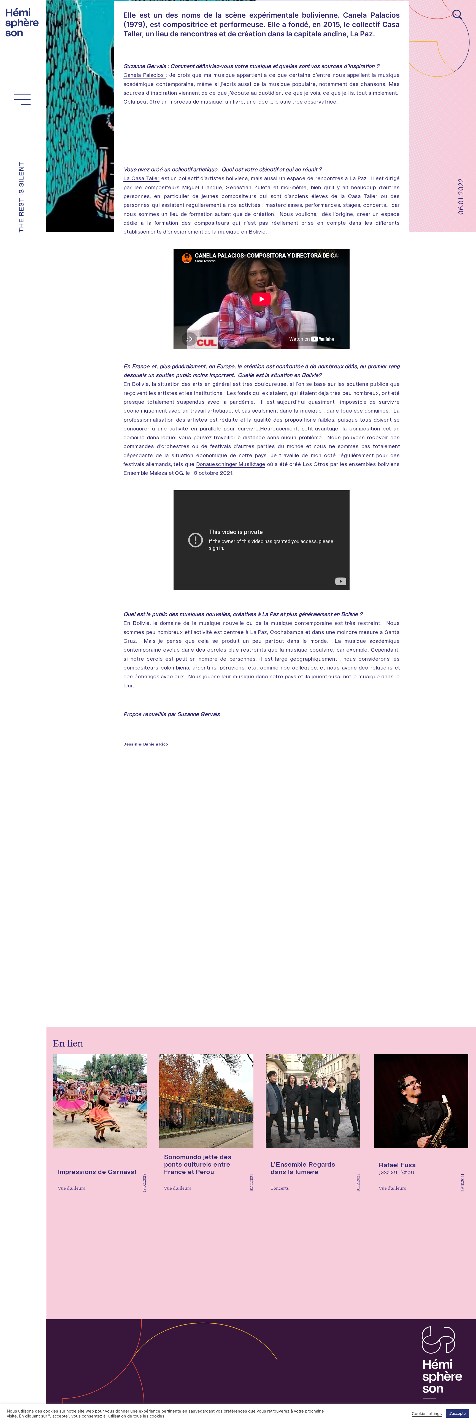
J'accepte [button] (457, 1413)
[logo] (24, 21)
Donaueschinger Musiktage (231, 464)
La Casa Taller (141, 178)
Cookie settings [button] (427, 1413)
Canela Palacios (144, 75)
